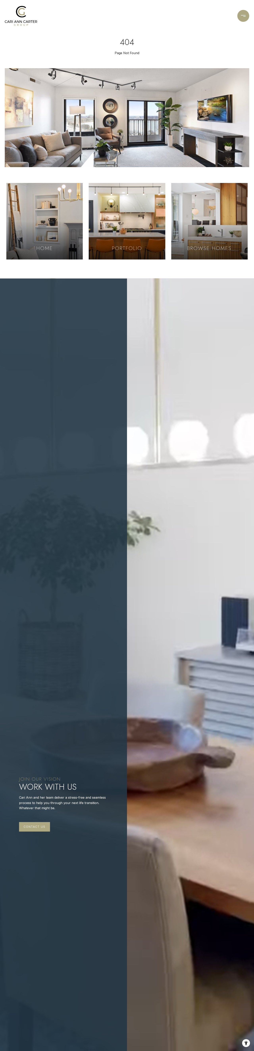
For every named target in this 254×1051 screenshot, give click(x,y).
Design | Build (77, 16)
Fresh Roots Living (109, 16)
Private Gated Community (152, 16)
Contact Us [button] (34, 826)
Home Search (190, 16)
